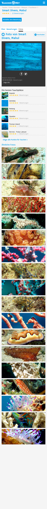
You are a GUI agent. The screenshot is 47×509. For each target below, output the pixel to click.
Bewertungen (12, 29)
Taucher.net (11, 2)
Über (3, 29)
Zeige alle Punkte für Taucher (14, 140)
